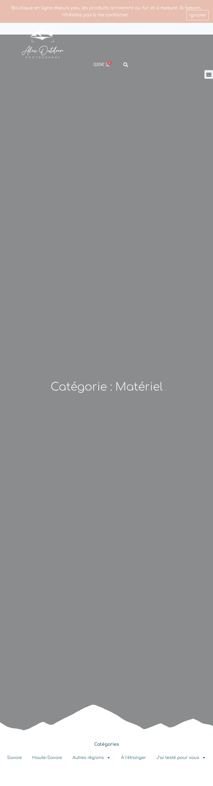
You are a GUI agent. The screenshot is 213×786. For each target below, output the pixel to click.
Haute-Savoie (47, 757)
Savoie (14, 757)
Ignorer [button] (197, 15)
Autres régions (88, 757)
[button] (208, 74)
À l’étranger (133, 757)
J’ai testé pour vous (177, 757)
